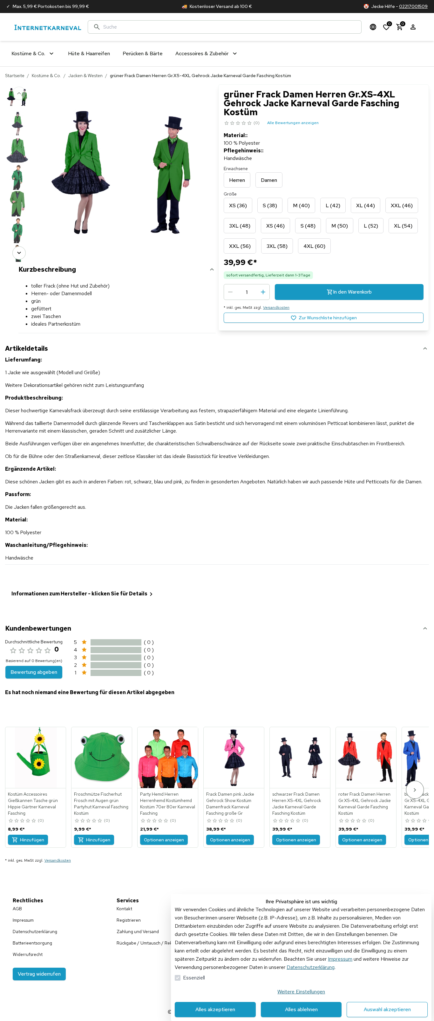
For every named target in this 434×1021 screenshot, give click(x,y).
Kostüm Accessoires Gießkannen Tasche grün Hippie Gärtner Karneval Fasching (33, 803)
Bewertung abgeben (33, 672)
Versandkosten (276, 307)
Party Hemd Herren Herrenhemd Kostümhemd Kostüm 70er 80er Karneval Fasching (167, 803)
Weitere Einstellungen (301, 991)
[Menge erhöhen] (263, 292)
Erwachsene (236, 168)
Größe (230, 194)
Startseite (14, 75)
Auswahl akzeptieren (387, 1009)
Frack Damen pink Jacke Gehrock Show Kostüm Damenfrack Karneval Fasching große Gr (230, 803)
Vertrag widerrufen (39, 974)
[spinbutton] (246, 292)
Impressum (340, 959)
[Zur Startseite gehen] (48, 27)
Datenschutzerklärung (311, 967)
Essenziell (194, 977)
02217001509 (413, 6)
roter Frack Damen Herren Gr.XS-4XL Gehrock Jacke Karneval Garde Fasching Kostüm (364, 803)
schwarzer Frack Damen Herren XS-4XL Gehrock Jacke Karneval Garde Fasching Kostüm (296, 803)
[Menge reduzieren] (230, 292)
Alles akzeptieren (215, 1009)
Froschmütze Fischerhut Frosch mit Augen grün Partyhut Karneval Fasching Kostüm (101, 803)
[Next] (19, 253)
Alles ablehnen (301, 1009)
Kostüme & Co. (46, 75)
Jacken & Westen (85, 75)
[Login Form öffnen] (413, 27)
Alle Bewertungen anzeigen (293, 122)
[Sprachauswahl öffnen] (373, 27)
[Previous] (19, 93)
